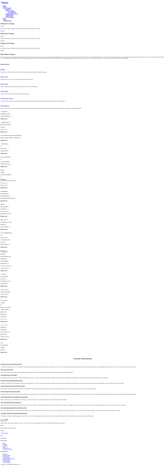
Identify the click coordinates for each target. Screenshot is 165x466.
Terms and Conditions (7, 449)
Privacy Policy (6, 447)
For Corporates (6, 456)
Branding (5, 454)
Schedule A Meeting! (7, 20)
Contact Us (5, 445)
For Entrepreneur (6, 457)
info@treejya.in (4, 438)
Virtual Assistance (6, 459)
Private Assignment (7, 462)
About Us (3, 30)
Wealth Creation (6, 461)
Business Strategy (6, 455)
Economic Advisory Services (9, 458)
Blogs (4, 446)
